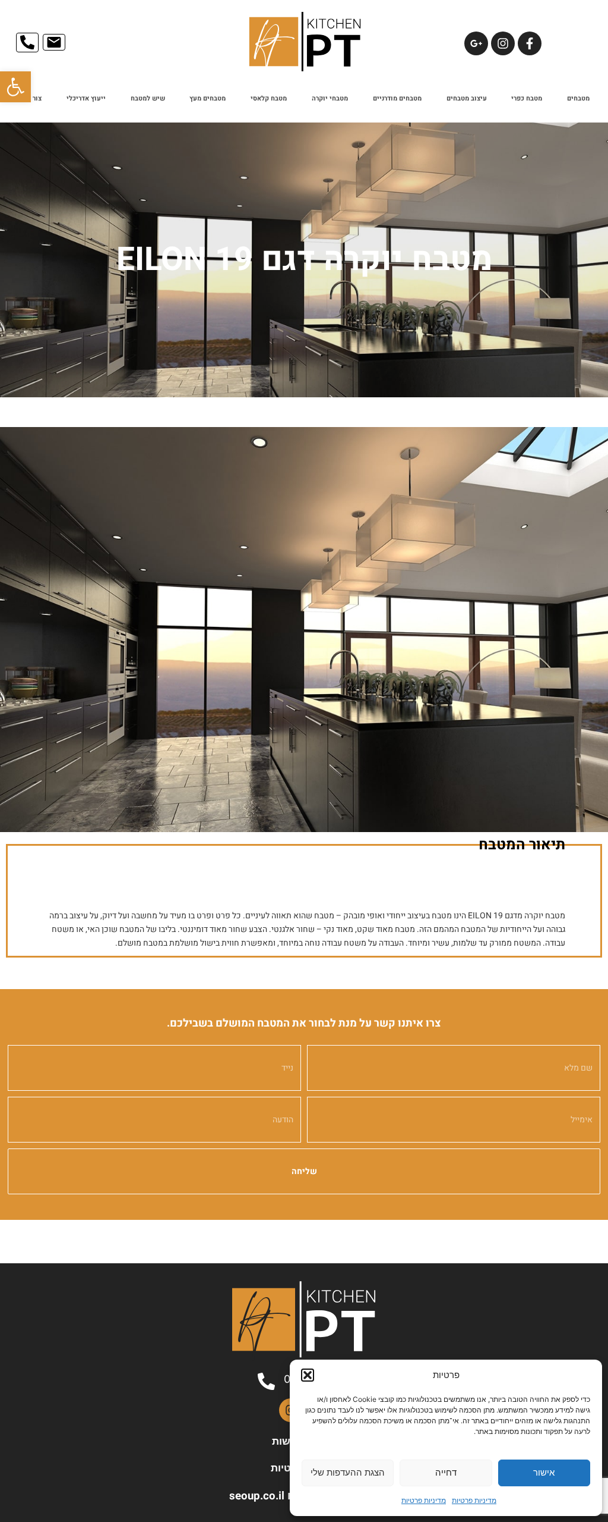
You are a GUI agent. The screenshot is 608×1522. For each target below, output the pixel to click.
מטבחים (578, 98)
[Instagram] (503, 43)
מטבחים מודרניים (397, 98)
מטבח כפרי (526, 98)
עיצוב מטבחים (466, 98)
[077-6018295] (266, 1381)
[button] (15, 86)
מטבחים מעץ (207, 98)
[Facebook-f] (530, 43)
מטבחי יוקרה (330, 98)
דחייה (446, 1472)
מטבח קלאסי (269, 98)
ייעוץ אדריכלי (86, 98)
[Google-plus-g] (476, 43)
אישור (544, 1472)
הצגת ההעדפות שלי (348, 1472)
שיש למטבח (148, 98)
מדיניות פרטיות (474, 1500)
